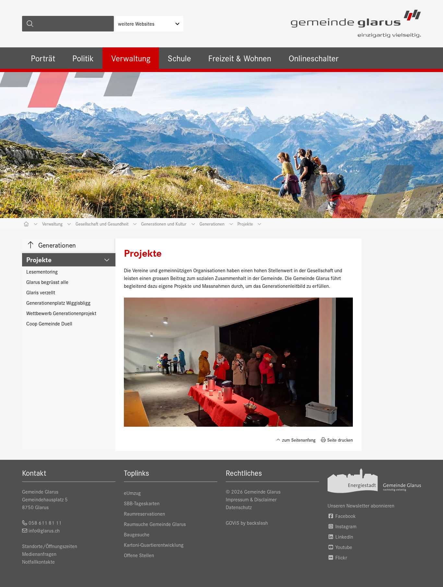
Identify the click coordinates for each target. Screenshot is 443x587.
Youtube (343, 547)
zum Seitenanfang (298, 440)
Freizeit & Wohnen (239, 58)
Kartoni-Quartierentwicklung (154, 544)
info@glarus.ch (44, 530)
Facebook (345, 515)
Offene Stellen (139, 555)
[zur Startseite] (356, 24)
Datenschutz (239, 507)
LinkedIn (343, 536)
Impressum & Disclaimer (251, 499)
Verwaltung (130, 58)
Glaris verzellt (40, 292)
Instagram (345, 526)
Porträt (43, 58)
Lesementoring (42, 271)
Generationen (56, 244)
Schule (179, 58)
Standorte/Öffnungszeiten (49, 546)
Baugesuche (137, 534)
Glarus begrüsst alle (47, 281)
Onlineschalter (314, 58)
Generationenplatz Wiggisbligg (58, 302)
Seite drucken (339, 440)
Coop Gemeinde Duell (49, 323)
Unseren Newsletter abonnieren (361, 505)
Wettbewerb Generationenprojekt (61, 313)
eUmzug (132, 492)
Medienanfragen (39, 553)
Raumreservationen (144, 513)
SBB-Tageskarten (142, 503)
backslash (257, 522)
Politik (83, 58)
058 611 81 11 (45, 522)
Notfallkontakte (38, 561)
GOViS (232, 522)
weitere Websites (136, 23)
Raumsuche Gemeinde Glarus (155, 523)
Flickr (340, 557)
